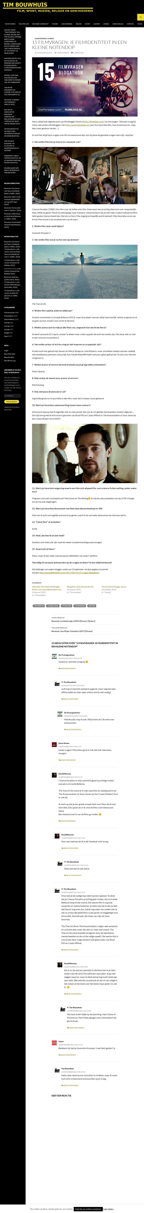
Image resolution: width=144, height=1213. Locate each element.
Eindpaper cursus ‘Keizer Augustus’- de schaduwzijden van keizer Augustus (12, 159)
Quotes (97, 24)
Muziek (55, 24)
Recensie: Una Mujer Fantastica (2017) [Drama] (71, 629)
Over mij (130, 24)
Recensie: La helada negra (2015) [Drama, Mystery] (73, 619)
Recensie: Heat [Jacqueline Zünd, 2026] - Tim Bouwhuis (12, 279)
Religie (78, 24)
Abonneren (11, 402)
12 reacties (78, 53)
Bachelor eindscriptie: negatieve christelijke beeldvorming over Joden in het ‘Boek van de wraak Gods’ (12, 117)
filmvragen (80, 606)
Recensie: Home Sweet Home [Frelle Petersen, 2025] (12, 224)
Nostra (92, 606)
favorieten (39, 606)
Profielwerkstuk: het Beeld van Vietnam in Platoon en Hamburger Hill (12, 132)
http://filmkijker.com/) (94, 121)
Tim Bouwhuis (62, 53)
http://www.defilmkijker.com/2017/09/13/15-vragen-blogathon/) (69, 572)
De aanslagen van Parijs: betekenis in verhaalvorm (11, 170)
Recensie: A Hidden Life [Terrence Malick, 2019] (11, 102)
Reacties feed (9, 357)
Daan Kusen (63, 743)
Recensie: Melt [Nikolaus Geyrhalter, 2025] (12, 284)
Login (6, 350)
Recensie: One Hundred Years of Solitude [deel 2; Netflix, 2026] (12, 190)
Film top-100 (24, 24)
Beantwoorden (68, 668)
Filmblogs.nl (53, 606)
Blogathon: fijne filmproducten (80, 586)
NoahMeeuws (64, 773)
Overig (106, 24)
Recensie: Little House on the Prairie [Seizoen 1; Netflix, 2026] (12, 216)
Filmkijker (66, 606)
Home (140, 24)
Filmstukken (10, 24)
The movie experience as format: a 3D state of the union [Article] (12, 91)
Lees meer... (108, 1209)
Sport (87, 24)
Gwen (61, 1041)
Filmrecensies (9, 312)
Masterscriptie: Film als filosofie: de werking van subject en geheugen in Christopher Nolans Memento (12, 64)
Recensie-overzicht (40, 24)
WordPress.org (9, 361)
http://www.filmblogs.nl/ (78, 125)
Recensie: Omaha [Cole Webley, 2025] (12, 262)
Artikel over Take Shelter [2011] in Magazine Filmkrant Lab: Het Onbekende (12, 78)
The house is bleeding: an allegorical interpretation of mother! (11, 145)
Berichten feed (9, 354)
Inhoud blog (118, 24)
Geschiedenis (67, 24)
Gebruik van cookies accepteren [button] (88, 1209)
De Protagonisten (66, 655)
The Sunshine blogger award (114, 586)
